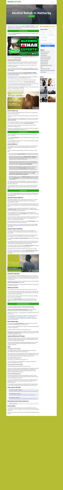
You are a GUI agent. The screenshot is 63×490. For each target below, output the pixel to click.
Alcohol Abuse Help (44, 63)
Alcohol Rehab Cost (44, 53)
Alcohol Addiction (44, 55)
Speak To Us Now (23, 190)
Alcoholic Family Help (44, 60)
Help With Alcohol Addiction (46, 57)
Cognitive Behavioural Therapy (46, 65)
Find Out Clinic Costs (23, 132)
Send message (47, 45)
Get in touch (31, 16)
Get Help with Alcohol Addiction (23, 303)
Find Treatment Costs (23, 30)
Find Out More (43, 72)
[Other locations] (52, 2)
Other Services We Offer (45, 68)
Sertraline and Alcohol (13, 403)
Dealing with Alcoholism (45, 51)
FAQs (41, 67)
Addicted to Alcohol (44, 62)
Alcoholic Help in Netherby (45, 58)
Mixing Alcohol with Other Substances (48, 70)
